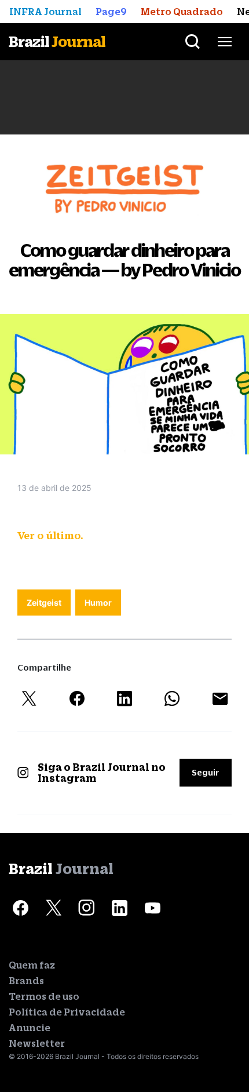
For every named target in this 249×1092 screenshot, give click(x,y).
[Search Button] (192, 42)
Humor (98, 602)
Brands (26, 980)
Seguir (205, 772)
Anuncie (29, 1027)
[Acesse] (20, 908)
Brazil (57, 41)
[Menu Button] (225, 41)
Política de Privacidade (67, 1012)
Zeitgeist (44, 602)
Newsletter (37, 1043)
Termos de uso (44, 996)
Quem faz (32, 965)
